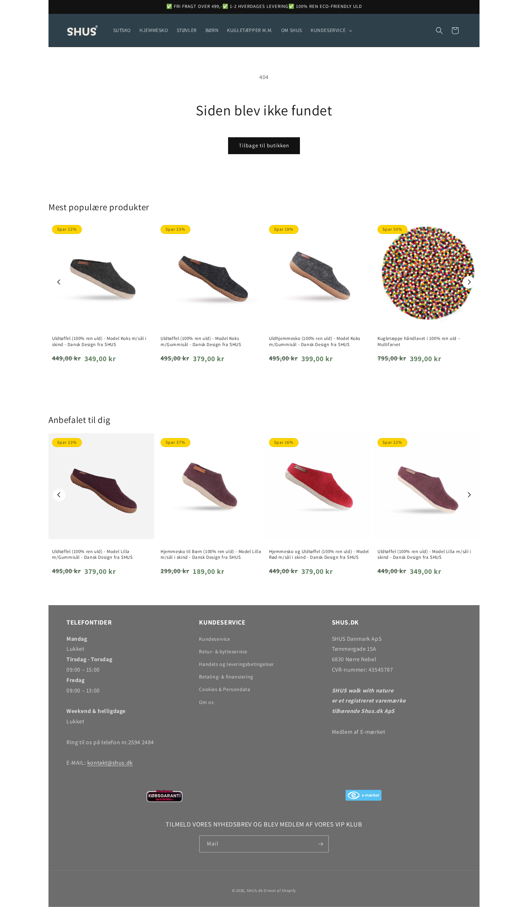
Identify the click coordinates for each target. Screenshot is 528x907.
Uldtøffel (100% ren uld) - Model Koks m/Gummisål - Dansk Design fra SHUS (201, 341)
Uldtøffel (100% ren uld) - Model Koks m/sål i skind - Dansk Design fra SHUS (99, 341)
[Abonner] (320, 843)
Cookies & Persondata (224, 689)
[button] (330, 30)
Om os (206, 702)
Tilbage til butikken (264, 145)
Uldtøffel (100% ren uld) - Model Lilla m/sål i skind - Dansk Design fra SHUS (424, 555)
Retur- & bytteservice (223, 651)
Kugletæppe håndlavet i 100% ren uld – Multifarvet (419, 341)
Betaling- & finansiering (226, 676)
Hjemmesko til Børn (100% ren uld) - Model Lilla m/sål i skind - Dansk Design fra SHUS (211, 555)
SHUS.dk (255, 890)
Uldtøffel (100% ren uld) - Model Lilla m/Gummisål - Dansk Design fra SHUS (92, 555)
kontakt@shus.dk (110, 762)
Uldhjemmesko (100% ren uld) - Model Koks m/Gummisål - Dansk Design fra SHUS (314, 341)
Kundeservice (214, 639)
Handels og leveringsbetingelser (236, 664)
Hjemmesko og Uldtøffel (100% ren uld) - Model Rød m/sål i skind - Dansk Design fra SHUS (319, 555)
